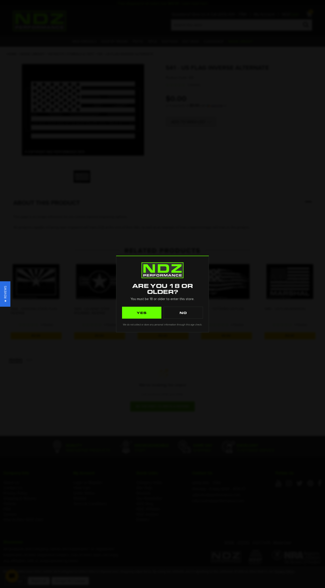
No (183, 312)
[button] (5, 294)
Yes (142, 312)
